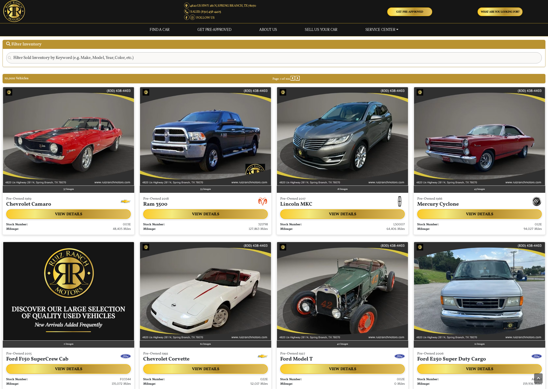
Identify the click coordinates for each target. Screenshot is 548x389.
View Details (68, 214)
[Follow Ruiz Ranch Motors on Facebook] (187, 17)
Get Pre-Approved (409, 12)
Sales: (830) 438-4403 (205, 11)
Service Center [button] (380, 30)
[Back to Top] (538, 379)
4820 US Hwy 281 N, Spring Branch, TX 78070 (222, 5)
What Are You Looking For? (500, 12)
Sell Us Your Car (321, 30)
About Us (268, 30)
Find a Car (159, 30)
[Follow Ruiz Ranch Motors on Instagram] (193, 17)
